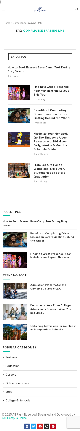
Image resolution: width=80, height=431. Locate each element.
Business (11, 357)
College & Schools (18, 400)
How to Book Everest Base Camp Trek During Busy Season (39, 69)
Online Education (17, 383)
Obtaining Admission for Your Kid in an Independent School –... (53, 327)
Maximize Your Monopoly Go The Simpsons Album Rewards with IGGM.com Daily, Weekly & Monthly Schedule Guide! (51, 141)
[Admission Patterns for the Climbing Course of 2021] (15, 291)
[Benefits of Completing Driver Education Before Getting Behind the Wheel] (19, 115)
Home (7, 23)
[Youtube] (40, 426)
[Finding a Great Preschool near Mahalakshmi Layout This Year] (19, 92)
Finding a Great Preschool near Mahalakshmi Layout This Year (52, 91)
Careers (11, 375)
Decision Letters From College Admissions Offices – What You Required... (50, 309)
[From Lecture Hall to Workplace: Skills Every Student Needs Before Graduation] (19, 170)
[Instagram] (46, 426)
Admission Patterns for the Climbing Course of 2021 (48, 286)
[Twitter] (33, 426)
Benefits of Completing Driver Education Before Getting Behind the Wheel (52, 114)
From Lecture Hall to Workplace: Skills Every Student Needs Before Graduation (49, 170)
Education (13, 366)
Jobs (9, 392)
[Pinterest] (53, 426)
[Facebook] (27, 426)
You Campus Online (14, 418)
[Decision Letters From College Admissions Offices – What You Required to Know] (15, 311)
